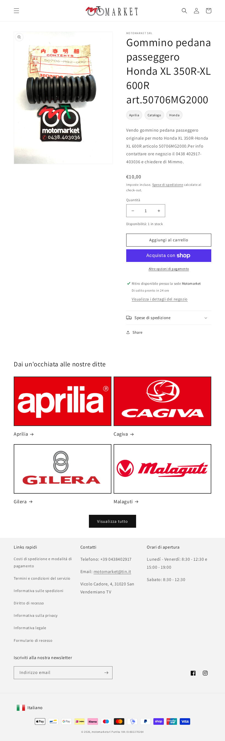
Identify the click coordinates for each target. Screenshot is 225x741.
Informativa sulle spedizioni (38, 590)
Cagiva (121, 434)
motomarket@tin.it (112, 571)
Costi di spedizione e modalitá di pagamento (43, 562)
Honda (174, 115)
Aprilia (134, 115)
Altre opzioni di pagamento (169, 269)
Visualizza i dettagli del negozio (160, 299)
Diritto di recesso (29, 603)
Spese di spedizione (167, 185)
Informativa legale (30, 627)
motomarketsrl (101, 732)
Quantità (133, 200)
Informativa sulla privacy (36, 615)
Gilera (20, 501)
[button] (16, 11)
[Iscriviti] (106, 672)
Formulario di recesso (33, 640)
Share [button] (138, 332)
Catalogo (154, 115)
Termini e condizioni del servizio (42, 578)
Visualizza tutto (112, 521)
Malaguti (123, 501)
